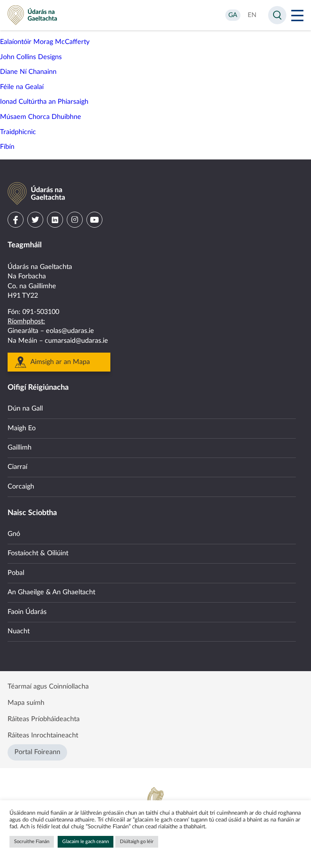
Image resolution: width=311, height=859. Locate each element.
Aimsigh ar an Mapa (60, 362)
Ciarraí (17, 467)
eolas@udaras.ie (70, 331)
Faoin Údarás (27, 612)
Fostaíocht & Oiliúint (38, 553)
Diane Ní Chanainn (28, 72)
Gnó (14, 534)
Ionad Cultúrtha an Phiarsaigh (44, 101)
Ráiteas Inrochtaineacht (43, 735)
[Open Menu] (297, 15)
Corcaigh (21, 486)
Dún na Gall (25, 408)
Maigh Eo (22, 428)
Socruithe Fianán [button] (31, 841)
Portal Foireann (37, 752)
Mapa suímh (26, 703)
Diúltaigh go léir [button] (137, 841)
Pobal (16, 573)
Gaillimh (19, 447)
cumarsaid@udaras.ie (76, 340)
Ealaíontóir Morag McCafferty (45, 42)
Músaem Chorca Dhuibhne (40, 117)
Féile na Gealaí (22, 87)
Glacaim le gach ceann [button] (85, 841)
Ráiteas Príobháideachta (44, 719)
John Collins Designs (31, 57)
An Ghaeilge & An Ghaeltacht (51, 592)
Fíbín (7, 147)
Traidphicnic (18, 132)
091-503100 (40, 312)
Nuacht (19, 631)
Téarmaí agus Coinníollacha (48, 686)
